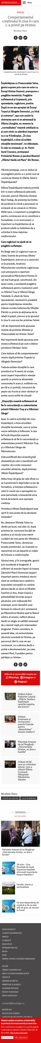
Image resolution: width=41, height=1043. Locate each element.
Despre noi (7, 1010)
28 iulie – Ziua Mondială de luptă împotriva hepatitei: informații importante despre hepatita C (27, 869)
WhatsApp (14, 677)
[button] (27, 2)
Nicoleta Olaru (20, 30)
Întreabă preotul (10, 948)
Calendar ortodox (10, 988)
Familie (5, 937)
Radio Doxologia (9, 996)
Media (4, 951)
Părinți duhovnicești (11, 970)
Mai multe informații (19, 1032)
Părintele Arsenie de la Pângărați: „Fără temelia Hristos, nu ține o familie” (27, 746)
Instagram (28, 677)
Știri (4, 955)
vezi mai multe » (20, 816)
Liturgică (6, 940)
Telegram (22, 681)
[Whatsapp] (20, 38)
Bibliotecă (7, 944)
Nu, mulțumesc (21, 1037)
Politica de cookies (11, 1013)
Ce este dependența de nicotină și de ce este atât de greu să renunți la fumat (28, 906)
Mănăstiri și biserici (11, 985)
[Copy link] (25, 38)
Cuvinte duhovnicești (12, 933)
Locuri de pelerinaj (29, 798)
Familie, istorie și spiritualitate (25, 885)
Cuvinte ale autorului (10, 798)
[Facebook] (16, 38)
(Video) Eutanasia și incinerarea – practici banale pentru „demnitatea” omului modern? (26, 724)
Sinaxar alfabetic (10, 981)
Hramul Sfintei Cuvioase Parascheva (18, 959)
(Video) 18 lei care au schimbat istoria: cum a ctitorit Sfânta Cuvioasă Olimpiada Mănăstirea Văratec (27, 771)
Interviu (20, 11)
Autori (5, 966)
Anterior (4, 62)
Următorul (36, 62)
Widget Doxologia (10, 992)
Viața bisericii (8, 929)
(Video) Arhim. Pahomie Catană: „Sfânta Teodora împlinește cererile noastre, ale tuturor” (27, 700)
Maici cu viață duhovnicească (15, 973)
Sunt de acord (7, 1037)
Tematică (6, 977)
